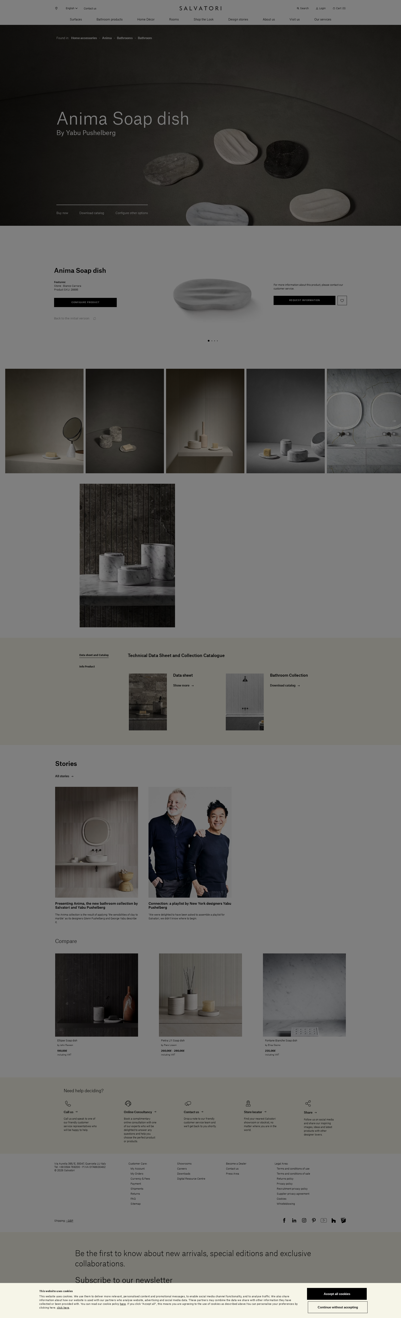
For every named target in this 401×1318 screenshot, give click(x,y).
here (123, 1304)
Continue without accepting (338, 1307)
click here (63, 1307)
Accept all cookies (337, 1294)
